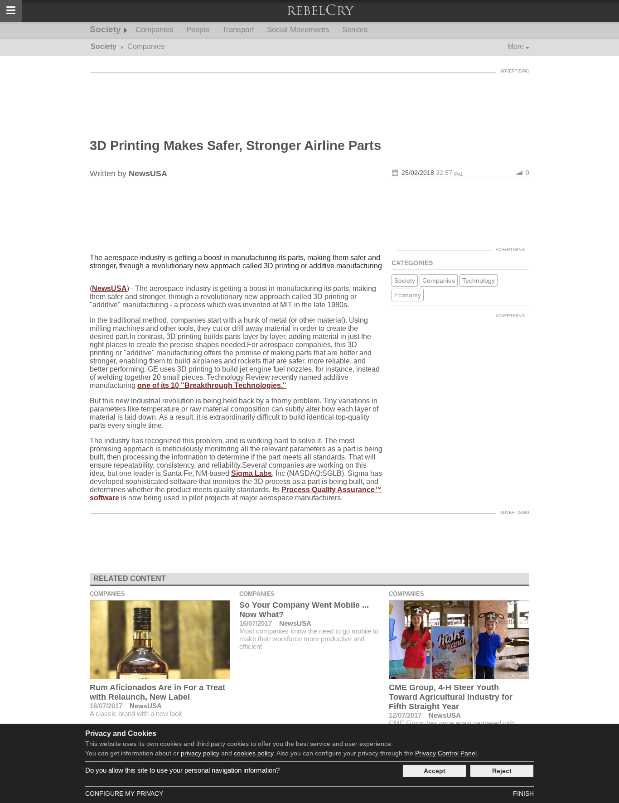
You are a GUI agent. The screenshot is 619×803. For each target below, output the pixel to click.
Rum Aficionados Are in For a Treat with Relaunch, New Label (157, 692)
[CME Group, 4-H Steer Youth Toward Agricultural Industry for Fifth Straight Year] (459, 639)
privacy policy (200, 753)
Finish (523, 793)
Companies (154, 29)
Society (105, 29)
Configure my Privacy (124, 793)
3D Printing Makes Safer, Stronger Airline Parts (235, 145)
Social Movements (298, 29)
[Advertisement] (309, 97)
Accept (434, 770)
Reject (502, 770)
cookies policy (253, 753)
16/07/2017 (106, 706)
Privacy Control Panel (446, 753)
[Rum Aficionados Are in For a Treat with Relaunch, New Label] (160, 639)
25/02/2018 (417, 172)
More (516, 46)
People (197, 29)
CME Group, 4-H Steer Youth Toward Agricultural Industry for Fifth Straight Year (451, 697)
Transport (238, 29)
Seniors (355, 29)
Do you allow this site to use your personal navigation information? (182, 770)
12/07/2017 (405, 715)
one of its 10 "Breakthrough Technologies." (211, 385)
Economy (407, 295)
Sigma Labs (251, 473)
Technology (478, 280)
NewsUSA (109, 288)
